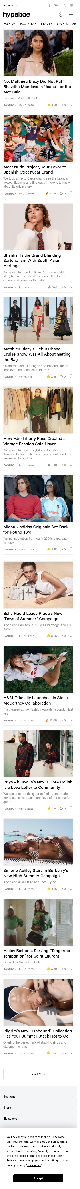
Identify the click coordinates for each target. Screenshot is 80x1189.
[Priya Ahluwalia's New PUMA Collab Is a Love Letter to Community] (38, 753)
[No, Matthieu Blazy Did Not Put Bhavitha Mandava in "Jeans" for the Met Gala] (38, 52)
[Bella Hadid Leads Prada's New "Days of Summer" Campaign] (38, 584)
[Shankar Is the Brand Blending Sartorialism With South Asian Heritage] (38, 226)
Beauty (46, 23)
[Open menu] (71, 14)
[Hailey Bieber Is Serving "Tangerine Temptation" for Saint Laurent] (38, 922)
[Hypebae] (16, 14)
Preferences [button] (34, 1165)
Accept (38, 1178)
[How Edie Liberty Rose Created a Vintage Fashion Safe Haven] (38, 409)
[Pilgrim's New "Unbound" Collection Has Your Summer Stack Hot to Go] (38, 1002)
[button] (71, 104)
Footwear (28, 23)
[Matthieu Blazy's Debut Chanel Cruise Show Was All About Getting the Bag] (38, 320)
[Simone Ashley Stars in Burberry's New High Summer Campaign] (38, 841)
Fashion (9, 23)
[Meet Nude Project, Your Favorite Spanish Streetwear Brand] (38, 138)
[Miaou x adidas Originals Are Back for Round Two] (38, 498)
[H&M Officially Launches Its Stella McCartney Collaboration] (38, 669)
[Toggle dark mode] (61, 14)
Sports (62, 23)
